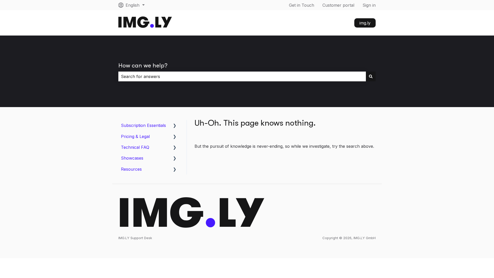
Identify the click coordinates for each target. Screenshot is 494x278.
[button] (175, 125)
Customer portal (338, 5)
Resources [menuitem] (131, 169)
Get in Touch (301, 5)
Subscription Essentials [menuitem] (143, 125)
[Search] (371, 76)
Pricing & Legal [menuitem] (135, 136)
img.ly (364, 22)
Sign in (369, 5)
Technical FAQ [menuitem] (135, 147)
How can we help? (142, 65)
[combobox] (242, 76)
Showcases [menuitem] (132, 158)
